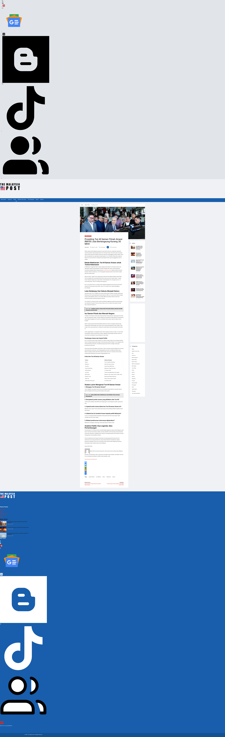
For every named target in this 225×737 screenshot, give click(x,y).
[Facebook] (104, 462)
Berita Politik (87, 204)
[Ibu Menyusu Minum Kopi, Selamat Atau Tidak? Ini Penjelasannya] (133, 295)
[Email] (104, 466)
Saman (113, 476)
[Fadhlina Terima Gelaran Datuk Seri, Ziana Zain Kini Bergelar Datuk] (133, 276)
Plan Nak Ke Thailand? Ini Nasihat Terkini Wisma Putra (139, 254)
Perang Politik (134, 382)
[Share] (104, 474)
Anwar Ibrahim (91, 476)
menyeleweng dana (107, 270)
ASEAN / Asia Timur (22, 199)
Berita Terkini (134, 361)
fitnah (104, 476)
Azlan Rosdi (87, 247)
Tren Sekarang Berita (136, 393)
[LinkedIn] (104, 472)
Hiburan (42, 199)
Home (82, 204)
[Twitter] (104, 464)
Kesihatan (134, 378)
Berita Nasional (135, 357)
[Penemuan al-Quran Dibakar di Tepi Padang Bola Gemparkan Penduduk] (133, 268)
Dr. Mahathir (98, 476)
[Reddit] (104, 470)
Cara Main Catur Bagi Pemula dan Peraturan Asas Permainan (139, 248)
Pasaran (133, 380)
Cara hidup (134, 368)
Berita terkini (3, 199)
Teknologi (134, 391)
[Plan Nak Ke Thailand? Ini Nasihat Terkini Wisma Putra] (133, 254)
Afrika (133, 349)
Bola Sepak (134, 365)
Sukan (37, 199)
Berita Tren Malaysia (136, 363)
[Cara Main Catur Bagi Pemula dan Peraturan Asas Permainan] (133, 247)
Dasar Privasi (2, 725)
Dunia (133, 370)
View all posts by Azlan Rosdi (91, 459)
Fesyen (133, 374)
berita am (133, 355)
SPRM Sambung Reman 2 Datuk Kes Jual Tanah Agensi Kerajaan (140, 283)
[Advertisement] (21, 194)
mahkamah (108, 476)
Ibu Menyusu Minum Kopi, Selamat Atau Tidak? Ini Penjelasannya (140, 296)
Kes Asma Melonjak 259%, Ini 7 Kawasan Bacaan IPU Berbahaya (140, 261)
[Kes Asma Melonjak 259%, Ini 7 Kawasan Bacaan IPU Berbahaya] (133, 261)
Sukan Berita (134, 389)
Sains (133, 387)
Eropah (133, 372)
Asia (132, 353)
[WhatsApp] (104, 468)
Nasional (10, 199)
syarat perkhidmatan (8, 725)
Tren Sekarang (31, 199)
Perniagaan (134, 384)
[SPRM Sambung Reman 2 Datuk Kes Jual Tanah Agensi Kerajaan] (133, 282)
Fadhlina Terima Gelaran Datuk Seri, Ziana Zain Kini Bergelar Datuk (140, 276)
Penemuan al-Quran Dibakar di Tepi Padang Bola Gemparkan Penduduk (140, 268)
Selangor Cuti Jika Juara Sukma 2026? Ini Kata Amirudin (140, 289)
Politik (14, 199)
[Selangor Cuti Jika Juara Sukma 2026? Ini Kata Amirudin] (133, 289)
